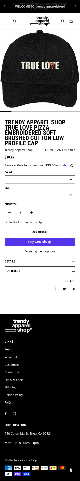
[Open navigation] (9, 21)
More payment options (40, 251)
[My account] (62, 21)
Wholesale (11, 357)
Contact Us (12, 372)
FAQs (8, 402)
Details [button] (10, 261)
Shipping (10, 387)
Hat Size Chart (14, 380)
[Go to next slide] (75, 6)
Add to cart (40, 231)
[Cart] (71, 21)
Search (9, 349)
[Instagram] (14, 413)
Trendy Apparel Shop (25, 460)
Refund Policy (14, 395)
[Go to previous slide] (4, 6)
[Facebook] (6, 413)
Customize (12, 365)
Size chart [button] (12, 271)
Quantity (11, 204)
